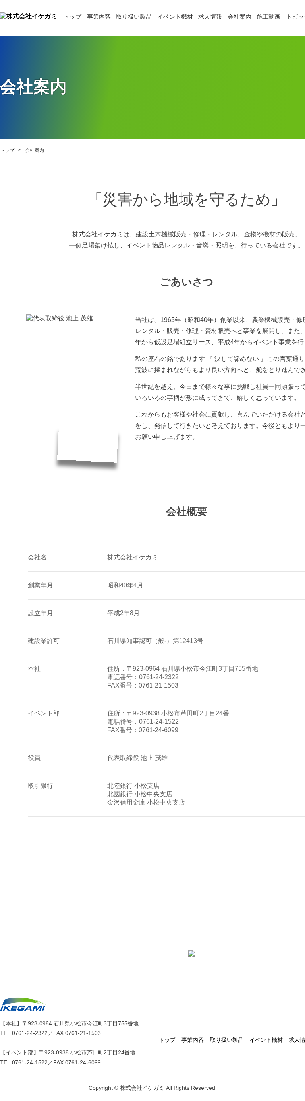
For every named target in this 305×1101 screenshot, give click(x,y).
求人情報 (210, 17)
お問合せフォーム (223, 953)
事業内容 (99, 17)
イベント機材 (175, 17)
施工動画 (268, 17)
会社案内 (239, 17)
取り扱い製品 (134, 17)
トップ (72, 17)
